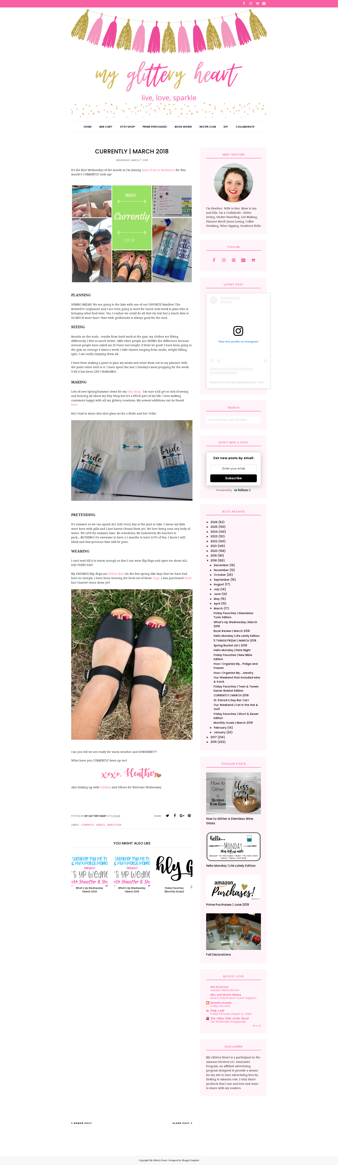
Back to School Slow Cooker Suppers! (233, 998)
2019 (213, 556)
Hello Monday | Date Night (232, 650)
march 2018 (114, 824)
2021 (213, 546)
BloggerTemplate (190, 1160)
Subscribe (233, 478)
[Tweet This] (167, 816)
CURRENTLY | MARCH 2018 (231, 695)
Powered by (224, 490)
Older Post (181, 1123)
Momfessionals (221, 1002)
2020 (214, 551)
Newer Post (83, 1123)
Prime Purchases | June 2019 (227, 905)
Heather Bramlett (220, 382)
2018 (213, 560)
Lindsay (105, 787)
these (188, 578)
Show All (257, 1025)
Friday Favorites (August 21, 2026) (230, 1013)
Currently (87, 824)
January (220, 732)
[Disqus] (131, 960)
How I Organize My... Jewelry (233, 673)
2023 (214, 536)
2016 (213, 742)
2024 (214, 532)
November (221, 570)
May (217, 599)
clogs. (157, 578)
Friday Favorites (220, 1006)
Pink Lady (217, 1010)
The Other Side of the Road (229, 1018)
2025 (214, 527)
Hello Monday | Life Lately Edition (237, 636)
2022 (214, 541)
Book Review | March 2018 (232, 631)
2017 (213, 737)
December (221, 565)
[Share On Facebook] (175, 816)
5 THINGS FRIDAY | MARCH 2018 (235, 640)
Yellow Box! (116, 573)
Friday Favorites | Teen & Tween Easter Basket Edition (236, 689)
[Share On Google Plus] (182, 816)
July (216, 589)
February (220, 728)
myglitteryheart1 (245, 382)
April (217, 603)
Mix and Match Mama (225, 994)
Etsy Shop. (135, 391)
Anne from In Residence (158, 170)
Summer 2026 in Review (224, 990)
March (100, 824)
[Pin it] (189, 816)
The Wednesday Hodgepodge (228, 1021)
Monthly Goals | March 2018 (233, 723)
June (217, 594)
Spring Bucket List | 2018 (230, 645)
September (222, 580)
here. (75, 404)
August (219, 584)
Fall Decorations (218, 954)
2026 (214, 522)
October (220, 575)
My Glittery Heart (158, 1160)
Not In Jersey (219, 986)
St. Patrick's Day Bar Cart (231, 700)
